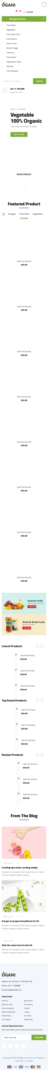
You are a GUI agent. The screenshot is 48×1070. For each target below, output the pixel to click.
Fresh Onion (11, 57)
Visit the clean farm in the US (17, 945)
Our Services (28, 1004)
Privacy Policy (6, 1015)
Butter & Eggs (12, 48)
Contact (26, 1011)
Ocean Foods (12, 43)
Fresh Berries (12, 39)
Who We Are (28, 1000)
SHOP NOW (19, 134)
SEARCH (39, 81)
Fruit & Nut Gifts (13, 34)
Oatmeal (10, 66)
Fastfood (10, 52)
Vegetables (11, 29)
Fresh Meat (11, 25)
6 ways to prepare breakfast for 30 (20, 921)
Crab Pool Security (24, 261)
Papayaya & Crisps (14, 61)
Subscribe (38, 1037)
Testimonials (28, 1019)
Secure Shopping (8, 1008)
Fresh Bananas (12, 71)
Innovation (27, 1015)
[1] (15, 12)
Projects (27, 1008)
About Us (5, 1000)
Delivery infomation (8, 1011)
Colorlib (30, 1061)
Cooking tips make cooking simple (20, 867)
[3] (19, 12)
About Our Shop (7, 1004)
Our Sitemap (6, 1019)
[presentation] (22, 188)
